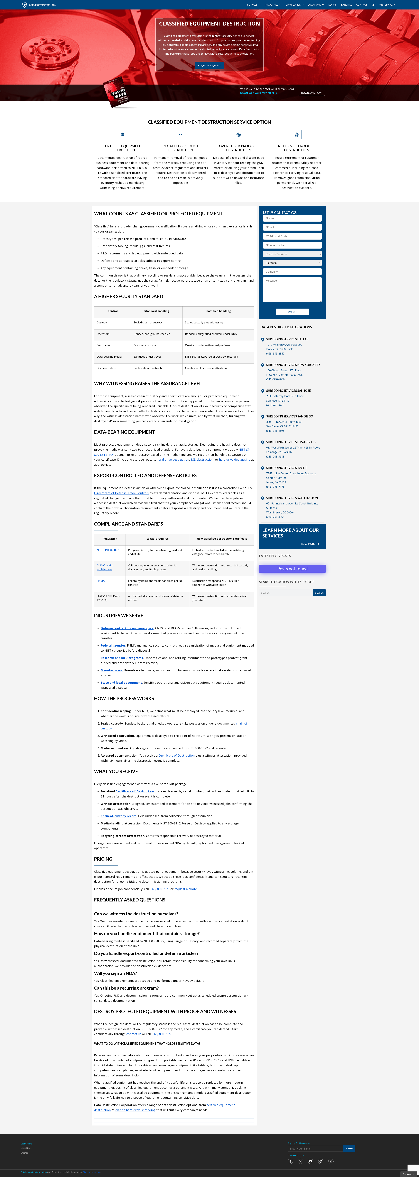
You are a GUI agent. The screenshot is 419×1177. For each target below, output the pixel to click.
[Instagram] (331, 1161)
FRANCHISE (346, 4)
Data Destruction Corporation (34, 1172)
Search (319, 592)
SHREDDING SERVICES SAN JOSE (288, 390)
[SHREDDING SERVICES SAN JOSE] (263, 391)
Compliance (293, 4)
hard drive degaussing (234, 459)
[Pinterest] (320, 1161)
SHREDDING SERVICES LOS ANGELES (291, 442)
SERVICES (252, 4)
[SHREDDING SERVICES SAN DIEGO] (263, 417)
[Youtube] (310, 1161)
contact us (133, 1034)
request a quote (185, 889)
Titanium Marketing (91, 1172)
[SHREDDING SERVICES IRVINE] (263, 468)
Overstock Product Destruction (238, 148)
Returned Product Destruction (296, 148)
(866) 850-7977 (387, 4)
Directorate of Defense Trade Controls (121, 493)
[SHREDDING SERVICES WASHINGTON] (263, 498)
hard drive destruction (173, 459)
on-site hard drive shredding (135, 1110)
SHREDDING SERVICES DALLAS (287, 339)
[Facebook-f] (290, 1161)
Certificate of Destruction (176, 755)
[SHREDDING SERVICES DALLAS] (263, 340)
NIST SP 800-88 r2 (108, 550)
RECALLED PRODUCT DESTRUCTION (181, 148)
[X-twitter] (300, 1161)
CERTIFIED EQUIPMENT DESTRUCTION (122, 148)
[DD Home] (38, 4)
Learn (332, 4)
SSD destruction (202, 459)
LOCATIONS (314, 4)
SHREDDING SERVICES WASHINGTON (292, 498)
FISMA (101, 581)
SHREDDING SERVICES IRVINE (286, 468)
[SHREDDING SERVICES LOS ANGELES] (263, 442)
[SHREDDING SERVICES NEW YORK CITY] (263, 365)
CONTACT (361, 4)
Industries (271, 4)
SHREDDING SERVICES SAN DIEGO (289, 416)
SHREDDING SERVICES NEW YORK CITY (293, 365)
